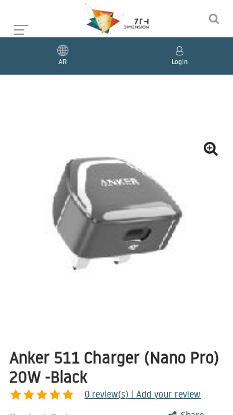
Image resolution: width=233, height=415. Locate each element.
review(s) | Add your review (143, 394)
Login (179, 61)
